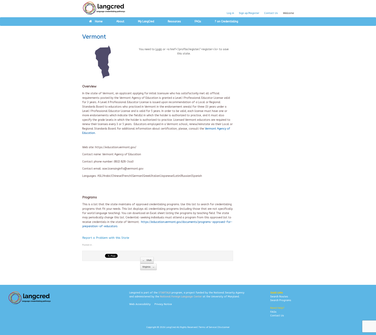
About (120, 21)
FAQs (198, 21)
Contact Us (271, 13)
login (158, 49)
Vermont (94, 36)
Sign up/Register (249, 13)
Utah (147, 260)
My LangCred (146, 21)
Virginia (148, 267)
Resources (174, 21)
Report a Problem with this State (105, 238)
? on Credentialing (226, 21)
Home (99, 21)
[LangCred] (104, 8)
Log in (230, 13)
